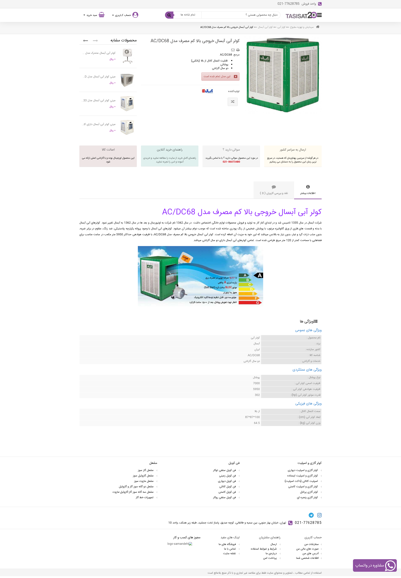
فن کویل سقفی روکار (225, 497)
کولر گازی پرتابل (309, 492)
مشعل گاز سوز (146, 470)
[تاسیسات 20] (301, 15)
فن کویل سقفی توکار (225, 470)
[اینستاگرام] (319, 515)
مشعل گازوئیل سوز (143, 475)
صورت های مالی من (307, 549)
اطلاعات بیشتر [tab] (307, 193)
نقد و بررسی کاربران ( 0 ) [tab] (274, 193)
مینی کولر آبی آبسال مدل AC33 (98, 100)
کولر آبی (281, 27)
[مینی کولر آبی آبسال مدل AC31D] (127, 79)
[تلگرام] (311, 515)
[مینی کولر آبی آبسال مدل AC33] (127, 103)
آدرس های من (310, 553)
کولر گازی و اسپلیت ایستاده (303, 475)
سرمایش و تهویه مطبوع (302, 27)
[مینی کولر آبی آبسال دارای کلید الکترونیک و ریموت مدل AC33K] (127, 127)
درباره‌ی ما (272, 553)
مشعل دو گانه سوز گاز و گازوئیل (136, 486)
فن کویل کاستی (227, 492)
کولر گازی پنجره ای (308, 497)
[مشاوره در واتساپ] (390, 566)
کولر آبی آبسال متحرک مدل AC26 (98, 53)
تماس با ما (230, 549)
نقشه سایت (230, 553)
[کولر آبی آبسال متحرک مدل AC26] (127, 56)
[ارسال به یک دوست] (233, 48)
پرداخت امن (270, 558)
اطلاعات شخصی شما (307, 558)
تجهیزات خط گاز (145, 497)
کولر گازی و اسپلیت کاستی (303, 486)
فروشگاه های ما (228, 544)
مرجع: (236, 55)
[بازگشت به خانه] (318, 27)
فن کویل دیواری (227, 481)
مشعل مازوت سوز (144, 481)
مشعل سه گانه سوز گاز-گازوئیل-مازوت (133, 492)
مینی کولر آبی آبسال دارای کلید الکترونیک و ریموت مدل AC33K (98, 124)
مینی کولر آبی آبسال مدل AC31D (98, 76)
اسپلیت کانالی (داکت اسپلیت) (302, 481)
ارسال (274, 544)
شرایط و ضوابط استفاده (264, 549)
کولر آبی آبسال (265, 27)
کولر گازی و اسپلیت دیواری (303, 470)
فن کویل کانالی (228, 486)
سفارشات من (311, 544)
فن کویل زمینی (228, 475)
